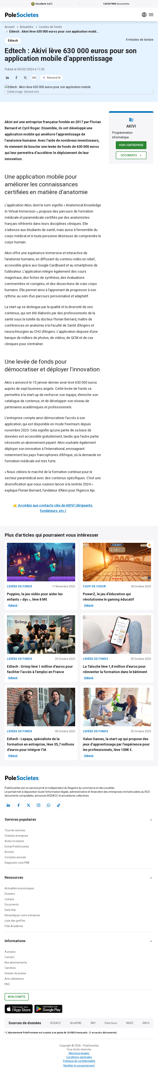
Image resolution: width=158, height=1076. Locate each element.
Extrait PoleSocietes (17, 846)
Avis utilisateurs (14, 978)
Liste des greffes (15, 920)
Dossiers (10, 893)
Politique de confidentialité (79, 1061)
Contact (9, 957)
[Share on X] (25, 78)
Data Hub (10, 909)
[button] (79, 820)
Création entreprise (16, 835)
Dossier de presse (15, 973)
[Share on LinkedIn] (7, 78)
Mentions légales (79, 1053)
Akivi (27, 205)
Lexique (9, 899)
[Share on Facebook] (16, 78)
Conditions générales (79, 1057)
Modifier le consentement (79, 1065)
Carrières (10, 967)
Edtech (13, 40)
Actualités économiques (19, 888)
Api (92, 490)
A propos (10, 951)
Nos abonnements (16, 962)
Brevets (9, 851)
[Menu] (151, 14)
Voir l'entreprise (131, 145)
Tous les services (15, 830)
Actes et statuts (14, 841)
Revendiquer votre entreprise (22, 915)
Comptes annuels (15, 857)
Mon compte (16, 996)
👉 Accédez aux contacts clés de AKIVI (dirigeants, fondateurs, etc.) (53, 508)
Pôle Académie (14, 926)
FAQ (7, 984)
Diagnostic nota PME (17, 862)
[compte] (144, 14)
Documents (129, 155)
